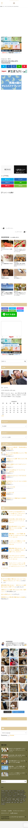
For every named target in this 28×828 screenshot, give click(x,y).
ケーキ (12, 794)
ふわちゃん (16, 792)
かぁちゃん (3, 792)
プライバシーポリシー (19, 810)
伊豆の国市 (9, 799)
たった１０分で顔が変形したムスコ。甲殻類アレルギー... (16, 453)
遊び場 (21, 802)
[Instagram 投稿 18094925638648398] (5, 670)
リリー (15, 797)
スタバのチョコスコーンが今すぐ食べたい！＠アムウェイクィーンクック (17, 557)
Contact (5, 310)
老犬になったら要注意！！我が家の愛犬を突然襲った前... (16, 448)
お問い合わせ (14, 813)
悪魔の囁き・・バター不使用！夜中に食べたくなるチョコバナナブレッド (17, 535)
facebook (4, 718)
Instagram (20, 308)
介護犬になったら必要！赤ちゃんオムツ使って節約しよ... (16, 459)
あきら (10, 790)
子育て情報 (22, 799)
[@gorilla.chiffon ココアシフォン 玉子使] (23, 679)
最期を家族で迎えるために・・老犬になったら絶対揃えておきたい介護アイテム (17, 550)
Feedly (13, 310)
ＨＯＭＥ (4, 810)
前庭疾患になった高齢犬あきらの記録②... (16, 498)
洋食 (21, 800)
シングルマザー (9, 795)
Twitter (13, 308)
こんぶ (11, 792)
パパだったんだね (10, 486)
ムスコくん (10, 797)
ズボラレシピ (15, 795)
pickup (6, 790)
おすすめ (18, 790)
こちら (19, 396)
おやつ (22, 790)
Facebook (5, 308)
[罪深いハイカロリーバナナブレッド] (5, 697)
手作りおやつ (9, 800)
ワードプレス (23, 797)
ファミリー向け (4, 797)
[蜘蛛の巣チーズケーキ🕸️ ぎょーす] (5, 679)
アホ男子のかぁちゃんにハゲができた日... (16, 475)
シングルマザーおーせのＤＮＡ (17, 816)
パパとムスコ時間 (22, 795)
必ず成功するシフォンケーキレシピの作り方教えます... (16, 482)
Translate (12, 735)
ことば (8, 792)
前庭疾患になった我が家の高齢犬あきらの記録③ (13, 597)
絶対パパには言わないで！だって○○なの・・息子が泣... (15, 470)
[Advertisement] (14, 23)
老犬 (15, 802)
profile (10, 810)
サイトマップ (5, 813)
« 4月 (2, 415)
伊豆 (5, 799)
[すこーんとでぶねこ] (14, 705)
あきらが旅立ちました (6, 594)
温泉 (24, 800)
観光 (18, 802)
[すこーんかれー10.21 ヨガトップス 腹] (14, 679)
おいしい (14, 790)
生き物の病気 (8, 802)
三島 (2, 799)
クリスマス (3, 794)
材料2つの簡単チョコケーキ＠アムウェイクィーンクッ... (16, 465)
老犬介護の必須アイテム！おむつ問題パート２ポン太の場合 (17, 528)
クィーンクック (22, 792)
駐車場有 (3, 804)
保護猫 (13, 799)
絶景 (12, 802)
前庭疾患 (17, 799)
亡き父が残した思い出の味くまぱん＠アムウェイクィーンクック (17, 520)
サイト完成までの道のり (19, 794)
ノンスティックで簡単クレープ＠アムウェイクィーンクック (17, 542)
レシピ (18, 797)
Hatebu (20, 310)
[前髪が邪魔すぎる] (14, 697)
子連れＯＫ (3, 800)
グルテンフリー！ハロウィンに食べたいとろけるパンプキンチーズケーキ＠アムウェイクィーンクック (13, 565)
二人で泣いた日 (10, 492)
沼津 (18, 800)
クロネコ (8, 794)
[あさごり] (23, 688)
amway (2, 790)
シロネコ (3, 795)
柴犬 (15, 800)
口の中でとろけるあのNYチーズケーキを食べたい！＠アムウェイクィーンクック (17, 513)
